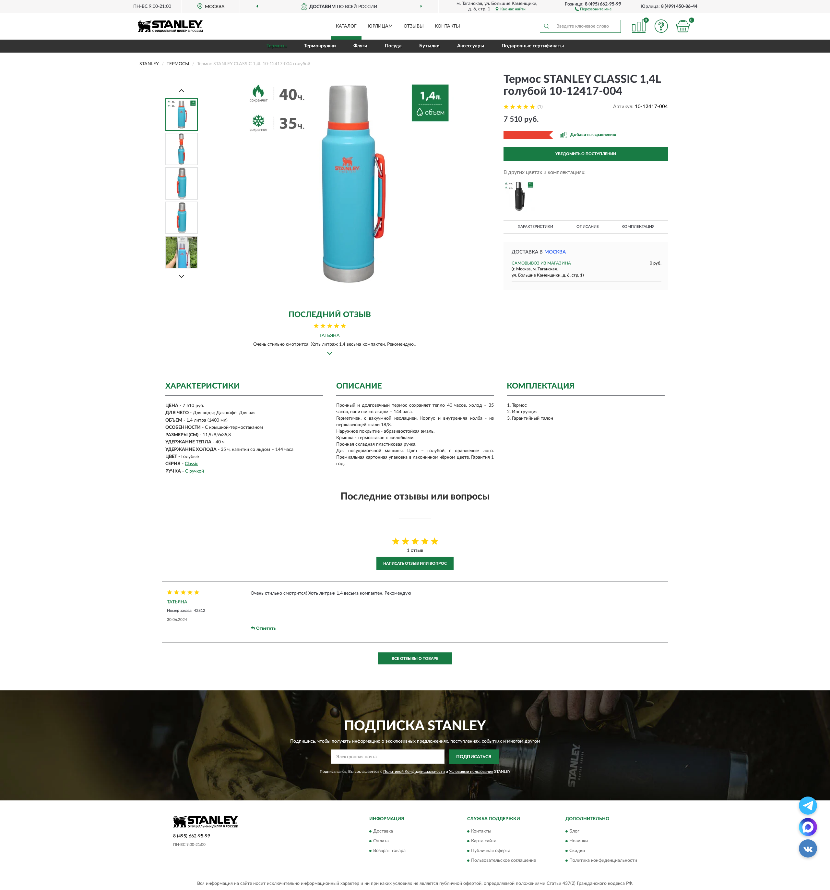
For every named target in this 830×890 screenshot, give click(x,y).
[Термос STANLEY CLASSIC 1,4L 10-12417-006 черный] (519, 196)
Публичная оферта (490, 851)
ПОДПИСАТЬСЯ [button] (474, 757)
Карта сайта (483, 841)
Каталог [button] (346, 26)
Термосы (277, 45)
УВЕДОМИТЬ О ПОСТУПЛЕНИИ (585, 154)
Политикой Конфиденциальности (414, 771)
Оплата (381, 841)
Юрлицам (380, 26)
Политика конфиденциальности (603, 861)
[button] (593, 9)
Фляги (360, 45)
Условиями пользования (471, 771)
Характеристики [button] (535, 227)
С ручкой (194, 471)
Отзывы (414, 26)
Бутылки (429, 45)
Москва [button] (555, 252)
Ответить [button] (266, 628)
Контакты (447, 26)
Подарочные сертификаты (533, 45)
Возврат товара (389, 851)
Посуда (393, 45)
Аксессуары (470, 45)
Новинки (578, 841)
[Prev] (181, 90)
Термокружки (320, 45)
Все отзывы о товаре (415, 659)
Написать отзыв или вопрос (415, 563)
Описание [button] (587, 227)
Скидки (577, 851)
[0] (683, 26)
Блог (574, 831)
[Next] (181, 276)
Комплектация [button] (638, 227)
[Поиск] (546, 26)
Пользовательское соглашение (503, 861)
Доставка (383, 831)
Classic (191, 464)
